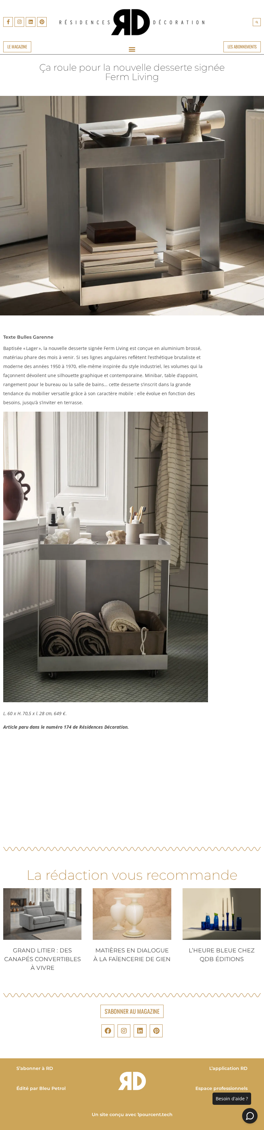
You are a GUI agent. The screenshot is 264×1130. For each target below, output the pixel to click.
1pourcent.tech (155, 1114)
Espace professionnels (221, 1088)
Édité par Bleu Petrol (41, 1088)
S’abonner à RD (34, 1068)
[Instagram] (19, 22)
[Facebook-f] (8, 22)
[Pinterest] (42, 22)
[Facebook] (107, 1030)
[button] (257, 22)
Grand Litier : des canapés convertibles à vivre (42, 959)
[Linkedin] (30, 22)
